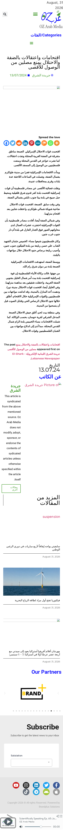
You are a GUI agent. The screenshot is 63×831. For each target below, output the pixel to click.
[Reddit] (19, 143)
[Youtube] (16, 785)
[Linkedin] (25, 143)
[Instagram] (26, 785)
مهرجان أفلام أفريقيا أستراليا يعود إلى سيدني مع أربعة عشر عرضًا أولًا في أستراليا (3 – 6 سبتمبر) (34, 653)
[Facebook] (6, 143)
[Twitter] (13, 143)
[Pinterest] (31, 143)
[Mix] (44, 143)
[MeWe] (38, 143)
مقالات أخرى (13, 488)
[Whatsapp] (50, 143)
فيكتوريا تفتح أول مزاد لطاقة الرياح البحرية (37, 600)
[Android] (46, 792)
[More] (57, 143)
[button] (35, 14)
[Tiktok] (26, 792)
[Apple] (56, 792)
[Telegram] (36, 792)
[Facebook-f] (56, 785)
